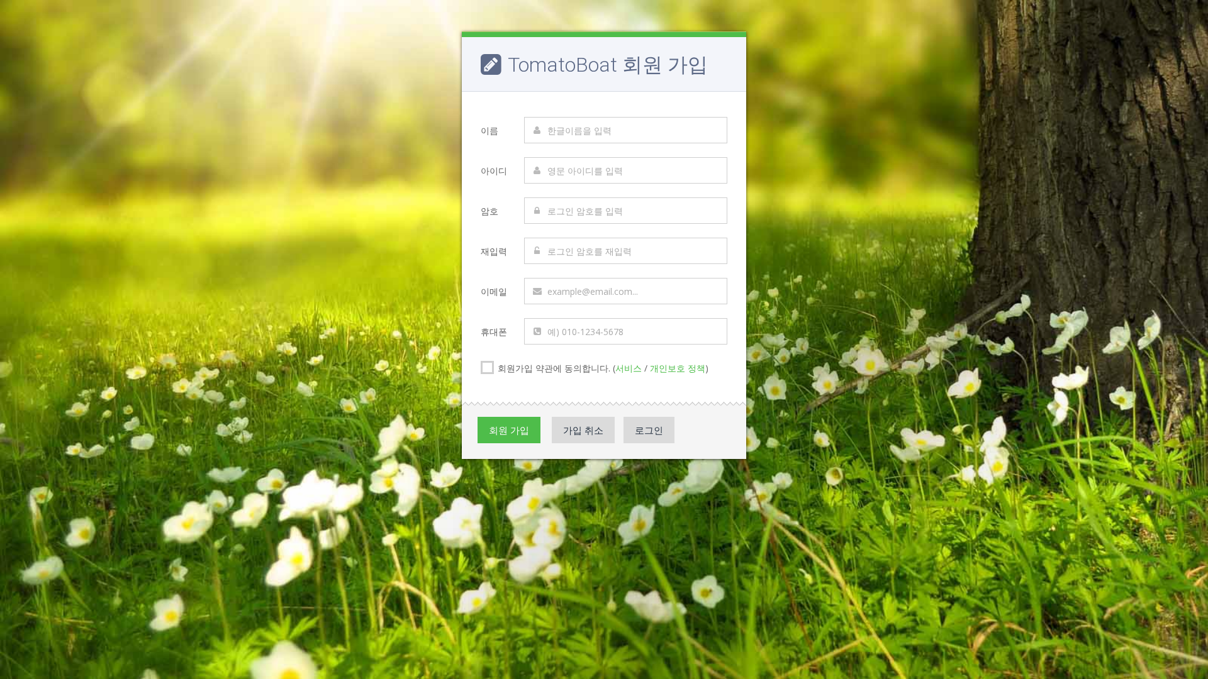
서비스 (628, 368)
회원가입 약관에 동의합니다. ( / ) (601, 368)
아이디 (494, 171)
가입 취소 (583, 430)
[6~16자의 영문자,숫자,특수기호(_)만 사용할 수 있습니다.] (625, 210)
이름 (489, 130)
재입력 (494, 251)
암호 (489, 211)
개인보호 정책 (677, 368)
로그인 (649, 430)
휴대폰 (494, 332)
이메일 (494, 291)
